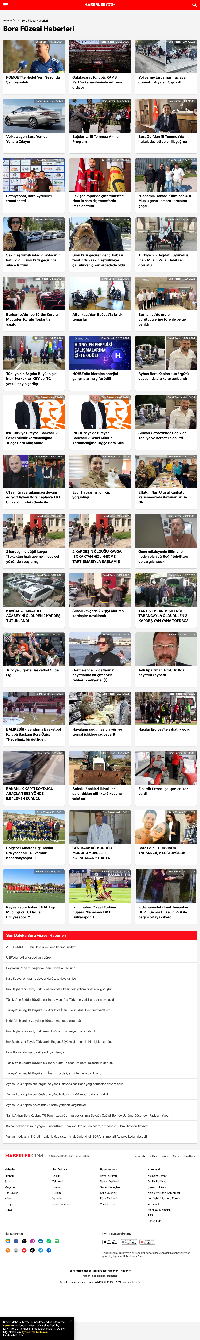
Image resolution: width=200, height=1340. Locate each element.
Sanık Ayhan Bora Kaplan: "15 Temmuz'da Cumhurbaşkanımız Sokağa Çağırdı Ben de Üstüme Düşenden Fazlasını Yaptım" (89, 1115)
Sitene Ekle (154, 1221)
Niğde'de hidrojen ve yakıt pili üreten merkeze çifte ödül (43, 1021)
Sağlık (56, 1175)
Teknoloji (57, 1181)
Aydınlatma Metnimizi (34, 1332)
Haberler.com (108, 1169)
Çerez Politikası (157, 1187)
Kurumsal (154, 1169)
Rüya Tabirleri (108, 1198)
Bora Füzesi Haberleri (34, 20)
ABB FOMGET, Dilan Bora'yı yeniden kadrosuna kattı (41, 947)
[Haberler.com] (24, 1156)
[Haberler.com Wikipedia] (16, 1250)
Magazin (10, 1187)
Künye (176, 1156)
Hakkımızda (139, 1156)
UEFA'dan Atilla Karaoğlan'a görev (29, 957)
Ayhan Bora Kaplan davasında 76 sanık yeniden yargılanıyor (46, 1105)
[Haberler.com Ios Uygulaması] (110, 1242)
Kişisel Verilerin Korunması (164, 1192)
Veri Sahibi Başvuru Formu (164, 1198)
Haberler (10, 1169)
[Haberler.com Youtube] (24, 1250)
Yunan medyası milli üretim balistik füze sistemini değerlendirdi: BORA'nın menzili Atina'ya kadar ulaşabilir (77, 1136)
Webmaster (155, 1204)
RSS (150, 1215)
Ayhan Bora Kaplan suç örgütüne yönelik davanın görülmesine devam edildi (57, 1094)
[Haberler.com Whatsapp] (49, 1241)
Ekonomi (10, 1175)
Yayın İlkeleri (189, 1156)
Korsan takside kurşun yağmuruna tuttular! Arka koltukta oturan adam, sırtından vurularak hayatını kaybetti (77, 1126)
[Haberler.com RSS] (8, 1250)
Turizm (56, 1192)
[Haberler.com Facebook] (16, 1241)
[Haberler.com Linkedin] (41, 1241)
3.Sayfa (9, 1204)
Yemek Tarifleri (109, 1204)
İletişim (165, 1156)
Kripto (8, 1198)
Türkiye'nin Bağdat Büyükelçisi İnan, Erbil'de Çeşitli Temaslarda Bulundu (54, 1073)
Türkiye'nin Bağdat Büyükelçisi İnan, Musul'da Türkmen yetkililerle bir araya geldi (60, 999)
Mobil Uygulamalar (159, 1209)
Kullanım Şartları (157, 1175)
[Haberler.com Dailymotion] (49, 1250)
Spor (8, 1181)
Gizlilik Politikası (157, 1181)
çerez (6, 1325)
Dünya (8, 1209)
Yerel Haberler (61, 1204)
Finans (56, 1187)
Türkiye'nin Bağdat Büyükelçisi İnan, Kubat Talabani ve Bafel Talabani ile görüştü (60, 1063)
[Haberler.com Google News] (8, 1241)
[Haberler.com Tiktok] (32, 1250)
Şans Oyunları (108, 1192)
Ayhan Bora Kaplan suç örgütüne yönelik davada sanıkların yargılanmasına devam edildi (65, 1084)
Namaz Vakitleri (109, 1181)
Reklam (153, 1156)
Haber (86, 1275)
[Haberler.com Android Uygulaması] (129, 1242)
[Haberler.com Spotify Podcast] (57, 1241)
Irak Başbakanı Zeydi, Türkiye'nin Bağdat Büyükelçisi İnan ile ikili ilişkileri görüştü (59, 1042)
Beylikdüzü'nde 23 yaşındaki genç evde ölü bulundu (41, 968)
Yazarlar (57, 1198)
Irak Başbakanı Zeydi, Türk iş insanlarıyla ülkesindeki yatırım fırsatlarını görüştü (58, 989)
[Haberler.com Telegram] (41, 1250)
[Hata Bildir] (93, 1281)
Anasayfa (9, 20)
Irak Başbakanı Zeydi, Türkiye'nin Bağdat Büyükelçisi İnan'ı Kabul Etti (52, 1031)
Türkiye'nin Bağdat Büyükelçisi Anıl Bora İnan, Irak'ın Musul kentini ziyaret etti (58, 1010)
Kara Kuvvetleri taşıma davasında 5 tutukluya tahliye (41, 978)
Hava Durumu (108, 1175)
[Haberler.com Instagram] (32, 1241)
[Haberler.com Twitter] (24, 1241)
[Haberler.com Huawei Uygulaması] (147, 1242)
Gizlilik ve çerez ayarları (73, 1281)
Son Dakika (11, 1192)
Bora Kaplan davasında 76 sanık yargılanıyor (35, 1052)
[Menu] (5, 4)
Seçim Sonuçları (110, 1187)
